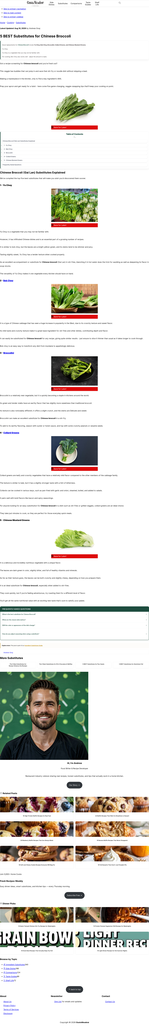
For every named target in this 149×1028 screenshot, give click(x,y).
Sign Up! (58, 1001)
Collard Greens (11, 432)
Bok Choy (8, 280)
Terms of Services (11, 1009)
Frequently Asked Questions (12, 165)
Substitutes (63, 3)
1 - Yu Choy (7, 145)
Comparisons (76, 3)
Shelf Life (97, 3)
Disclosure (7, 1013)
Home (2, 23)
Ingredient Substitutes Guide (34, 645)
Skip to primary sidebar (13, 17)
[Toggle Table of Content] (74, 137)
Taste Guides (88, 3)
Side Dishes (51, 3)
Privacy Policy (9, 1005)
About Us (7, 1001)
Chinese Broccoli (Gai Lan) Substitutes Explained (19, 141)
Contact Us (110, 1001)
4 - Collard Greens (10, 156)
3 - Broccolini (8, 153)
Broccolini (8, 353)
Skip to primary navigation (14, 9)
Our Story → (74, 785)
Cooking (10, 23)
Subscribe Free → (74, 895)
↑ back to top (74, 989)
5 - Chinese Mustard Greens (13, 160)
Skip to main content (12, 13)
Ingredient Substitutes (15, 964)
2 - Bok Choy (8, 149)
